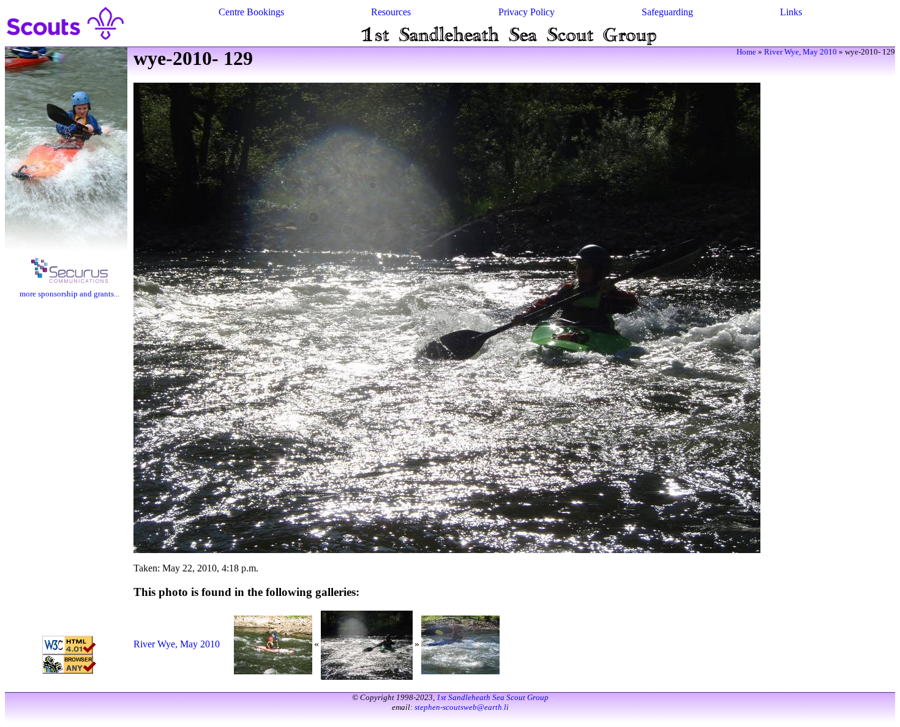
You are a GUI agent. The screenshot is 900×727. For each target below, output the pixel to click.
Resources (391, 12)
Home (746, 51)
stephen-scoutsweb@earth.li (461, 707)
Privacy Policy (526, 12)
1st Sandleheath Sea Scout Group (493, 697)
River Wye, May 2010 (800, 51)
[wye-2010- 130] (460, 644)
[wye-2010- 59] (273, 644)
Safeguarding (667, 12)
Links (791, 12)
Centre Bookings (251, 12)
